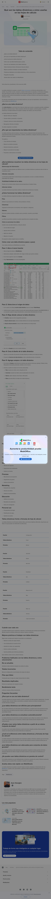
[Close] (46, 437)
